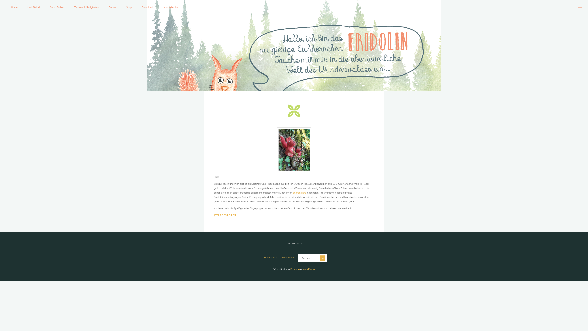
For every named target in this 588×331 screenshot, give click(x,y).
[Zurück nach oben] (576, 319)
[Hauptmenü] (579, 7)
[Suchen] (322, 258)
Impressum (288, 257)
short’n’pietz (300, 192)
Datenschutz (269, 257)
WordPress (309, 269)
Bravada (295, 269)
